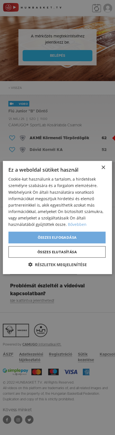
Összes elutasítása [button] (57, 251)
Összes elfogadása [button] (57, 237)
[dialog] (57, 217)
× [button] (103, 168)
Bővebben (77, 224)
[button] (57, 264)
